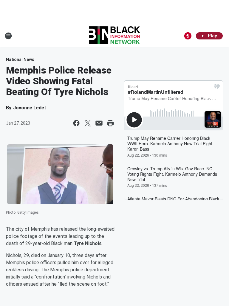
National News (20, 59)
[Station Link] (114, 35)
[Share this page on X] (87, 123)
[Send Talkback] (187, 35)
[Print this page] (110, 123)
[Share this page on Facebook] (76, 123)
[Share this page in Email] (99, 123)
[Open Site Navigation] (8, 35)
